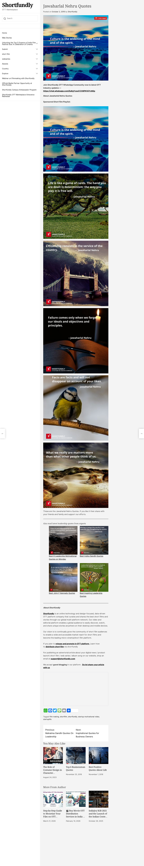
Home (4, 33)
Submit (5, 49)
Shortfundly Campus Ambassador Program (19, 90)
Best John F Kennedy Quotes (62, 593)
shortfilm (63, 717)
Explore (5, 73)
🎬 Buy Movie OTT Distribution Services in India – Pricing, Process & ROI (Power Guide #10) (75, 818)
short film (6, 54)
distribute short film (55, 647)
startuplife (47, 719)
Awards (5, 64)
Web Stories (7, 38)
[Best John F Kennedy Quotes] (63, 577)
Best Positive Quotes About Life (98, 768)
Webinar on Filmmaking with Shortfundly (18, 78)
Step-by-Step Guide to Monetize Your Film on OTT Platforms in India (52, 815)
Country (5, 69)
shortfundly (72, 717)
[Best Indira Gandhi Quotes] (94, 540)
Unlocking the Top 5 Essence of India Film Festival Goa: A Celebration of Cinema (19, 43)
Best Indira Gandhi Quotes (91, 556)
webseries (6, 59)
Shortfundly (17, 5)
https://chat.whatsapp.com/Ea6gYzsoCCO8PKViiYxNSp (69, 91)
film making (54, 717)
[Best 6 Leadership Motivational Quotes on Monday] (63, 540)
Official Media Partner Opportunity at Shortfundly (17, 84)
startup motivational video (88, 717)
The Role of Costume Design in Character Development (52, 771)
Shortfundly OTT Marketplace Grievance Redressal (18, 95)
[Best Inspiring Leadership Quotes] (94, 577)
